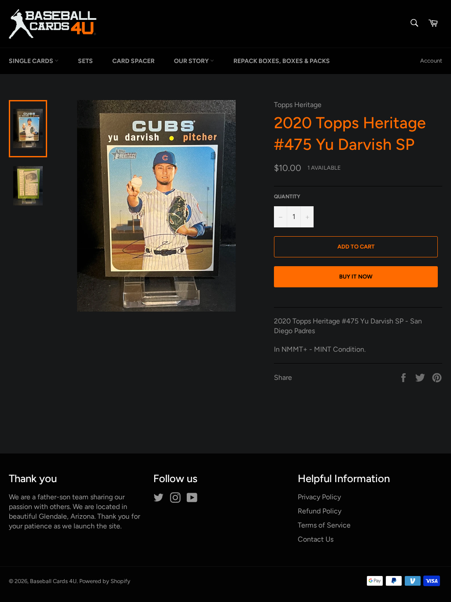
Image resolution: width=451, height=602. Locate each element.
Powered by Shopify (104, 581)
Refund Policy (319, 511)
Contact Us (315, 539)
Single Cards (32, 61)
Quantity (287, 196)
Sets (85, 61)
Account (431, 60)
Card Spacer (133, 61)
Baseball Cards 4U (53, 581)
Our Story (192, 61)
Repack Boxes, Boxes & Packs (281, 61)
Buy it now (356, 276)
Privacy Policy (319, 497)
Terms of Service (324, 525)
